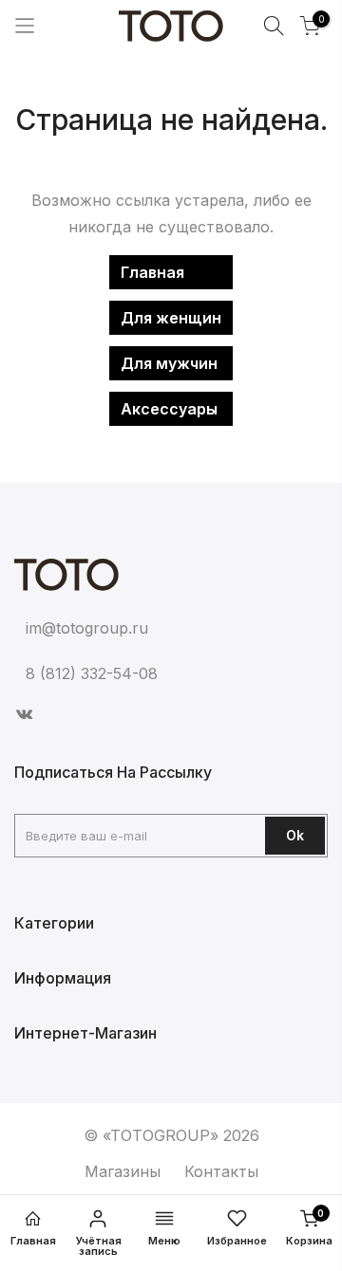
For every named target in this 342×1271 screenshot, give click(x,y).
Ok (295, 835)
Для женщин (171, 317)
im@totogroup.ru (87, 627)
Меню (164, 1240)
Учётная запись (99, 1246)
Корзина (309, 1227)
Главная (152, 272)
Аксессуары (169, 408)
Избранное (237, 1240)
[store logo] (171, 26)
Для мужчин (169, 363)
